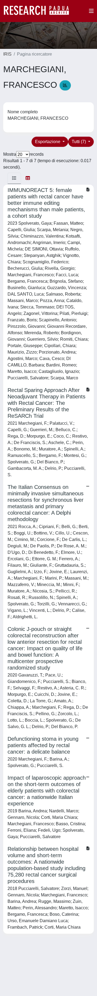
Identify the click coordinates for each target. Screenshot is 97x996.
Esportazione (48, 141)
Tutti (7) (79, 141)
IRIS (7, 54)
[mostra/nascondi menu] (91, 11)
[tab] (14, 178)
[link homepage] (39, 11)
